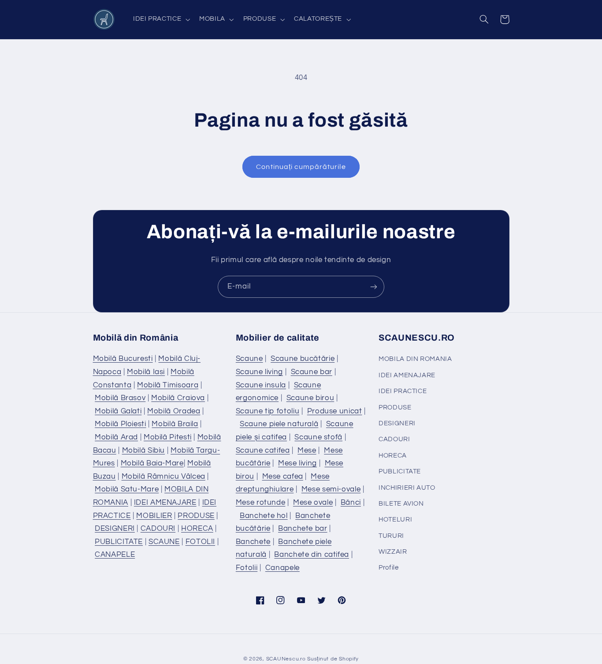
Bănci (351, 502)
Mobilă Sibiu (143, 450)
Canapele (282, 568)
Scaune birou (310, 398)
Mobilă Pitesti (168, 437)
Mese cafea (282, 476)
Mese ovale (313, 502)
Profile (388, 567)
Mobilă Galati (118, 411)
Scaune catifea (263, 450)
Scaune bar (311, 372)
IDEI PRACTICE (403, 391)
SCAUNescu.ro (286, 658)
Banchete (253, 542)
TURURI (391, 536)
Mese (306, 450)
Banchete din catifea (311, 555)
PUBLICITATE (119, 542)
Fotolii (246, 568)
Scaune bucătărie (302, 359)
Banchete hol (264, 516)
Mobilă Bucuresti (123, 359)
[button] (160, 19)
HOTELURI (395, 519)
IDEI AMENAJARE (165, 502)
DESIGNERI (115, 529)
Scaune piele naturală (279, 424)
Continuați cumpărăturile (301, 166)
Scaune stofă (318, 437)
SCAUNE (164, 542)
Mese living (297, 463)
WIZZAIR (393, 551)
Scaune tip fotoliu (267, 411)
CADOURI (158, 529)
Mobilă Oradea (173, 411)
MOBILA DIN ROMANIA (415, 359)
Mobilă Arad (116, 437)
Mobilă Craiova (178, 398)
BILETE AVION (401, 503)
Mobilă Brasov (120, 398)
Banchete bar (302, 529)
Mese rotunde (261, 502)
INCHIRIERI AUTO (407, 487)
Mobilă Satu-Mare (127, 489)
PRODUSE (196, 516)
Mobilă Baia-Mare (152, 463)
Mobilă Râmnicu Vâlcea (163, 476)
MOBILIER (154, 516)
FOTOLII (200, 542)
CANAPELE (115, 555)
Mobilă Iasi (146, 372)
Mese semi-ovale (330, 489)
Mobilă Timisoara (167, 385)
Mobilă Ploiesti (120, 424)
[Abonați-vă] (374, 286)
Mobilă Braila (175, 424)
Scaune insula (261, 385)
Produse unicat (334, 411)
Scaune (249, 359)
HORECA (197, 529)
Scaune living (259, 372)
